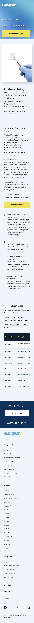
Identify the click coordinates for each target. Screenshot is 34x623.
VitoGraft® (7, 517)
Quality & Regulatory (10, 469)
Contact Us (17, 413)
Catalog (6, 491)
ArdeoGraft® (8, 502)
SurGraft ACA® (8, 529)
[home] (9, 5)
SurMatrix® (7, 544)
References (7, 595)
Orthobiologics (9, 495)
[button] (31, 5)
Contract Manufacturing (12, 573)
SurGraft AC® (8, 525)
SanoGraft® (7, 514)
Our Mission (7, 591)
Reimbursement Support (12, 458)
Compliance (8, 465)
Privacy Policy (8, 477)
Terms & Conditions (10, 473)
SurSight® (7, 548)
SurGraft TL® (8, 540)
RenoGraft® (7, 510)
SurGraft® (7, 521)
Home (6, 450)
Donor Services (9, 577)
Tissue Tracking (9, 462)
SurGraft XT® (8, 533)
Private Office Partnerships (12, 566)
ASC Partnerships (9, 570)
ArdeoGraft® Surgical (11, 498)
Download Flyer (16, 33)
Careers (6, 599)
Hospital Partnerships (11, 562)
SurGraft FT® (8, 537)
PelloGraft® (7, 506)
